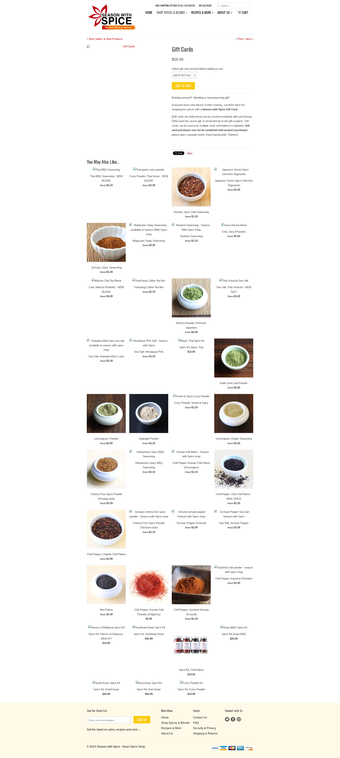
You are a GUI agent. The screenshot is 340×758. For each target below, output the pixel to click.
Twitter (227, 719)
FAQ (196, 722)
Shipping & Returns (205, 733)
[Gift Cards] (127, 46)
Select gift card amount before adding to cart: (197, 68)
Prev (240, 38)
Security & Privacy (204, 728)
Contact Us (200, 717)
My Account (205, 5)
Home (148, 13)
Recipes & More (202, 13)
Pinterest (239, 719)
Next (248, 38)
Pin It (189, 153)
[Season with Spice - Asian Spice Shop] (112, 17)
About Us (224, 13)
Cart (245, 12)
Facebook (233, 719)
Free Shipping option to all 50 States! (175, 5)
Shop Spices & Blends (172, 13)
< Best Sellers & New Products (105, 38)
